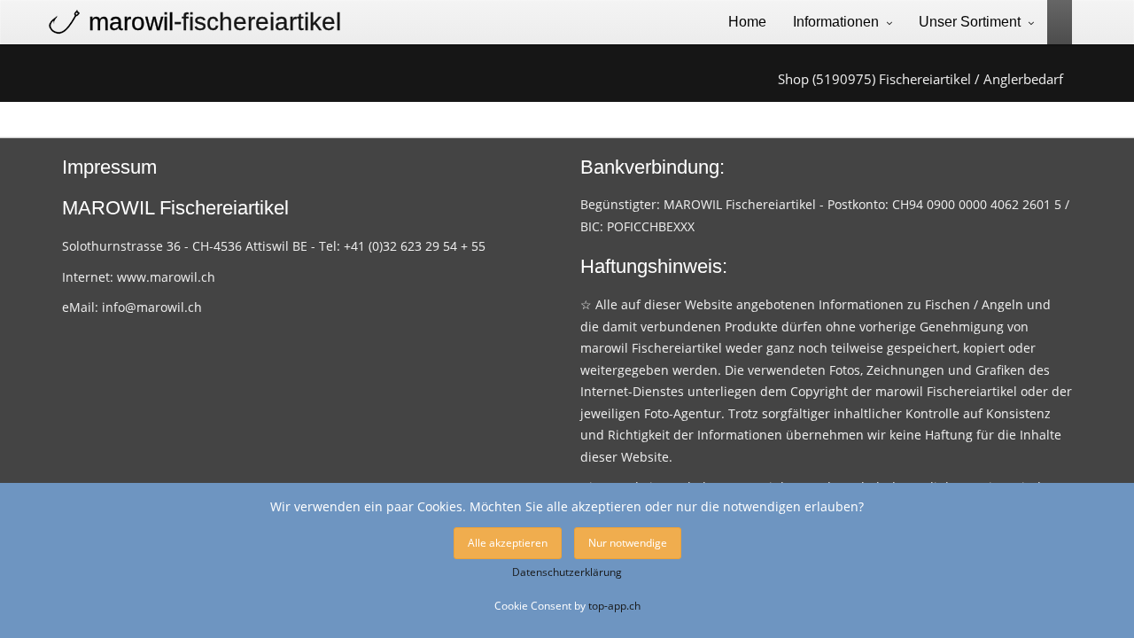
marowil (215, 21)
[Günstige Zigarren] (1053, 20)
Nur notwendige (627, 542)
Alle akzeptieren (508, 542)
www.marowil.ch (166, 276)
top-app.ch (614, 605)
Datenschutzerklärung (567, 572)
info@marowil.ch (152, 307)
